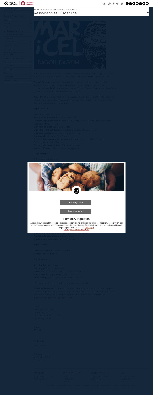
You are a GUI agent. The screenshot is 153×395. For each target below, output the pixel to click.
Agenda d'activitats (62, 9)
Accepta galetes (75, 211)
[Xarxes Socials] (133, 3)
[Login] (117, 4)
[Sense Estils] (113, 4)
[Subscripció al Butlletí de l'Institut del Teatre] (130, 3)
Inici (35, 9)
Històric (74, 9)
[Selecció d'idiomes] (122, 4)
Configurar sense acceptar (76, 230)
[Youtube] (137, 3)
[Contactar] (127, 3)
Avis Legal (89, 228)
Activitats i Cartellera (46, 9)
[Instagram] (140, 3)
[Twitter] (143, 3)
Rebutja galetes (75, 202)
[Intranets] (110, 4)
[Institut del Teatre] (19, 3)
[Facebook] (147, 3)
